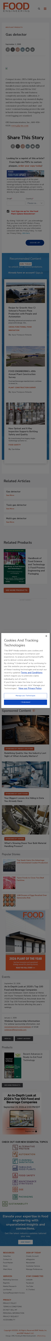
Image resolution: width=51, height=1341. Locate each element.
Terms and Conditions (31, 672)
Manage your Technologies (25, 696)
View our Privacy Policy (30, 688)
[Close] (46, 636)
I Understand (25, 702)
